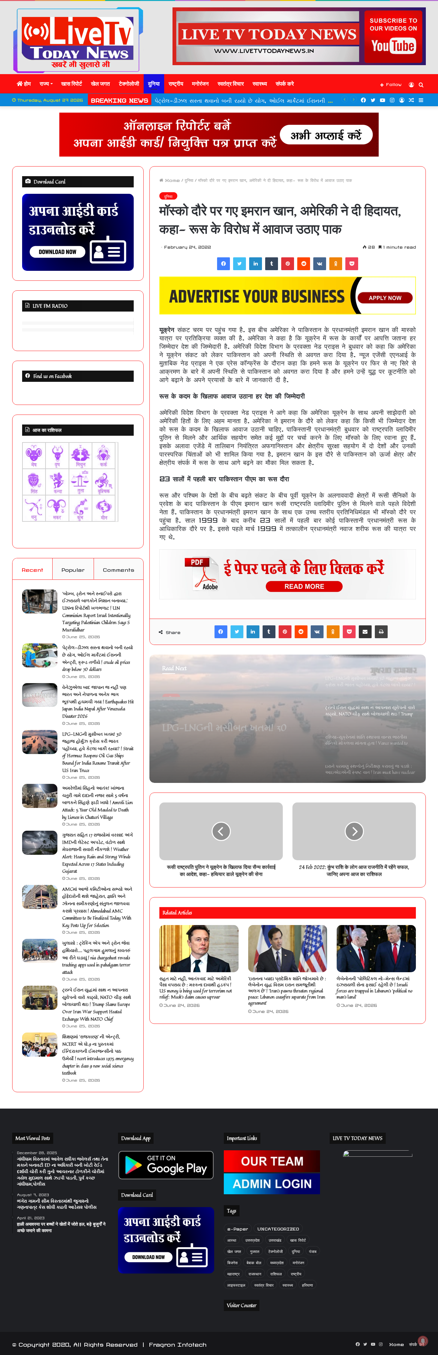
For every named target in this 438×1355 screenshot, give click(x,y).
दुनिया (154, 84)
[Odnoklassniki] (335, 263)
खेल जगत (100, 84)
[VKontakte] (319, 263)
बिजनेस (232, 1262)
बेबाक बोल (254, 1262)
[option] (287, 719)
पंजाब (312, 1250)
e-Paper (237, 1228)
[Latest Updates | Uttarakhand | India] (78, 40)
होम (27, 84)
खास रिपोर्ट (71, 84)
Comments (118, 569)
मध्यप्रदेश (277, 1262)
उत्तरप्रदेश (252, 1239)
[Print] (381, 631)
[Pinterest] (287, 263)
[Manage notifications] (423, 1341)
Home (171, 179)
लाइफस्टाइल (236, 1284)
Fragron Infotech (177, 1343)
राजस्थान (254, 1273)
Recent (32, 569)
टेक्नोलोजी (129, 84)
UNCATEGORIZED (278, 1228)
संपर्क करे (285, 84)
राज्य (44, 84)
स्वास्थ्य (260, 84)
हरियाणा (307, 1284)
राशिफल (276, 1273)
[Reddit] (303, 263)
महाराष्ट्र (233, 1273)
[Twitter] (239, 263)
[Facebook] (223, 263)
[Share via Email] (365, 631)
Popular (73, 569)
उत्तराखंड (275, 1239)
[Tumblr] (271, 263)
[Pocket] (351, 263)
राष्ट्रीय (176, 84)
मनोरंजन (200, 84)
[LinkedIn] (255, 263)
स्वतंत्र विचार (231, 84)
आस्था (231, 1239)
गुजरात (254, 1250)
